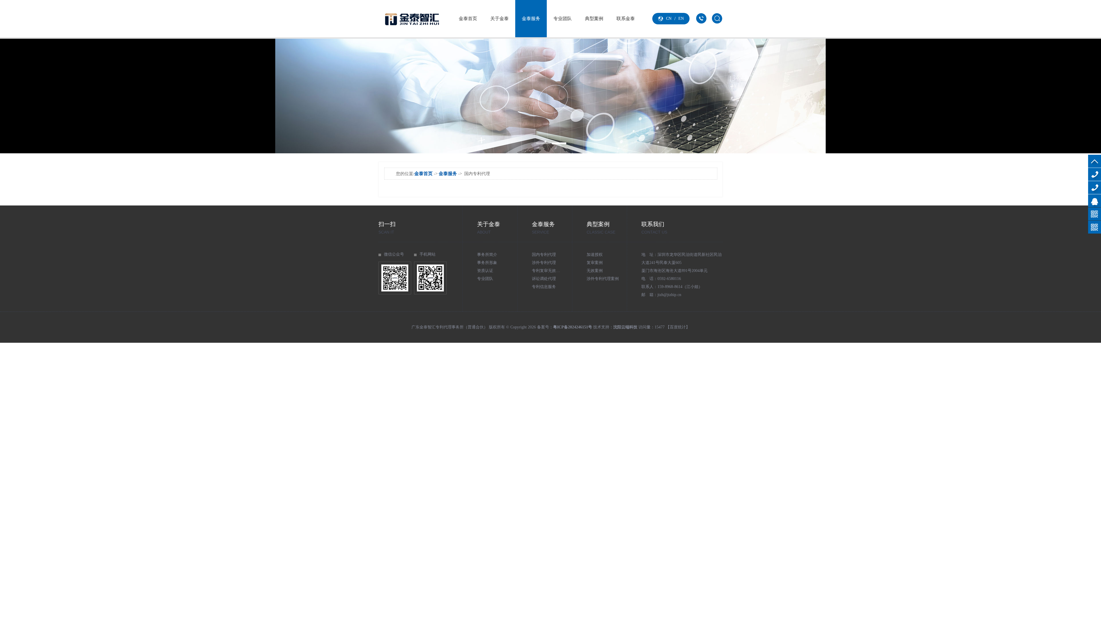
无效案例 (595, 271)
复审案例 (595, 262)
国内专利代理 (544, 254)
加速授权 (595, 254)
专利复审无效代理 (548, 271)
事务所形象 (487, 262)
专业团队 (562, 18)
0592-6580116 (1094, 174)
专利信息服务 (544, 287)
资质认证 (485, 271)
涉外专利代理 (544, 262)
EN (681, 18)
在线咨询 (1094, 200)
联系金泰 (625, 18)
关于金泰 (499, 18)
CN (668, 18)
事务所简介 (487, 254)
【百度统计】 (678, 327)
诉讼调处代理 (544, 279)
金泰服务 (531, 18)
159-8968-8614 (1094, 187)
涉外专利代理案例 (603, 279)
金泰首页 (468, 18)
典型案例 (594, 18)
